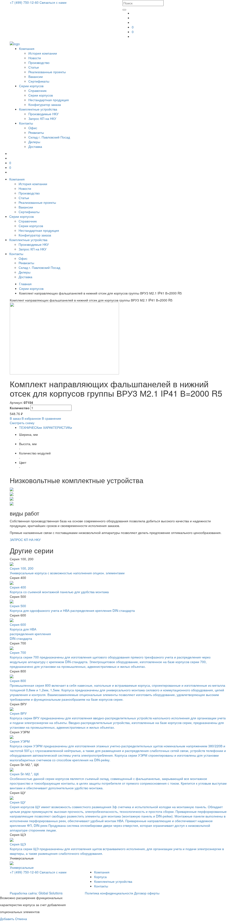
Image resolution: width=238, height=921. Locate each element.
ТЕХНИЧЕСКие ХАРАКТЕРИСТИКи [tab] (45, 427)
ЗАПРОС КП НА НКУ (25, 539)
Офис (32, 127)
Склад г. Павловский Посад (49, 137)
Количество (20, 407)
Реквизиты (36, 132)
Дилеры (34, 141)
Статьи (33, 67)
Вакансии (35, 76)
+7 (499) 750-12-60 (25, 2)
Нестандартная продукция (48, 99)
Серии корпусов (31, 85)
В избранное (31, 418)
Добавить (7, 918)
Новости (34, 57)
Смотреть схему (22, 422)
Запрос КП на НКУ (42, 118)
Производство (39, 62)
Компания (26, 48)
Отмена (21, 918)
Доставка (35, 146)
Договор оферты (146, 893)
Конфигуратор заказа (44, 104)
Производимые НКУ (43, 113)
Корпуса (100, 876)
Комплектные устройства (38, 109)
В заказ (15, 418)
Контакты (26, 123)
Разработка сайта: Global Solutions (36, 893)
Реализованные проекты (47, 71)
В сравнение (51, 418)
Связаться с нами (53, 2)
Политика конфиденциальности (109, 893)
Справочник (37, 90)
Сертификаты (38, 81)
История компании (42, 53)
